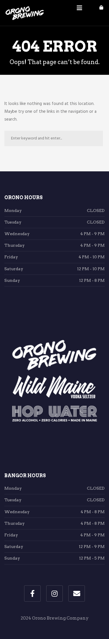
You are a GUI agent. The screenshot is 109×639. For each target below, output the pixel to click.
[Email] (76, 593)
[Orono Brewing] (24, 13)
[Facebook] (32, 593)
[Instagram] (54, 593)
